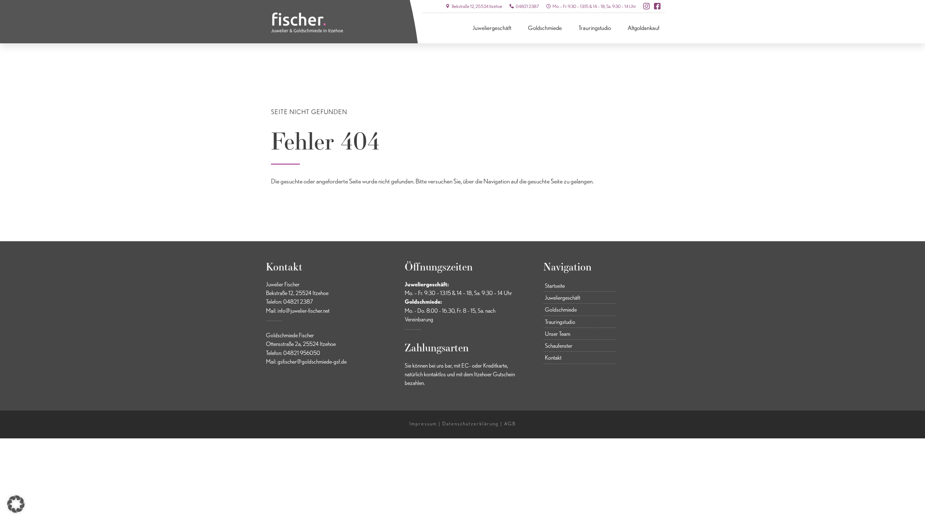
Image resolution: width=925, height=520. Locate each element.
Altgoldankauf (643, 27)
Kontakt (553, 357)
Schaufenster (558, 345)
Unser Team (557, 333)
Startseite (555, 285)
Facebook (657, 6)
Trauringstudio (594, 27)
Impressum (423, 423)
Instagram (646, 6)
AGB (510, 423)
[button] (16, 504)
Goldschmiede (545, 27)
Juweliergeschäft (492, 27)
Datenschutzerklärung (470, 423)
